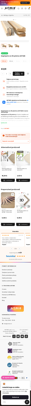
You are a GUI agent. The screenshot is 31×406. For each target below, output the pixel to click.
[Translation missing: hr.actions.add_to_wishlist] (12, 152)
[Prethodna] (11, 248)
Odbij (4, 402)
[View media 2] (10, 46)
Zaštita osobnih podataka (9, 280)
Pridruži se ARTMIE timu (9, 294)
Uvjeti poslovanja (7, 278)
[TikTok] (26, 336)
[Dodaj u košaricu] (8, 180)
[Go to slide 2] (14, 19)
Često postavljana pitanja (9, 275)
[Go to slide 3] (15, 19)
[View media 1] (4, 46)
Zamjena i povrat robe (8, 272)
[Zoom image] (14, 30)
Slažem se (15, 397)
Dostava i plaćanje (7, 269)
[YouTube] (22, 336)
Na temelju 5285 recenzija (15, 259)
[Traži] (18, 8)
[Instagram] (18, 336)
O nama (4, 289)
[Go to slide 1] (13, 19)
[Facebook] (14, 336)
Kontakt (4, 297)
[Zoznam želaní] (25, 8)
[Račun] (22, 8)
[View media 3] (17, 46)
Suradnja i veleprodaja (8, 292)
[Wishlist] (28, 74)
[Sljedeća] (19, 248)
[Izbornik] (2, 8)
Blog (3, 300)
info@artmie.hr (8, 323)
